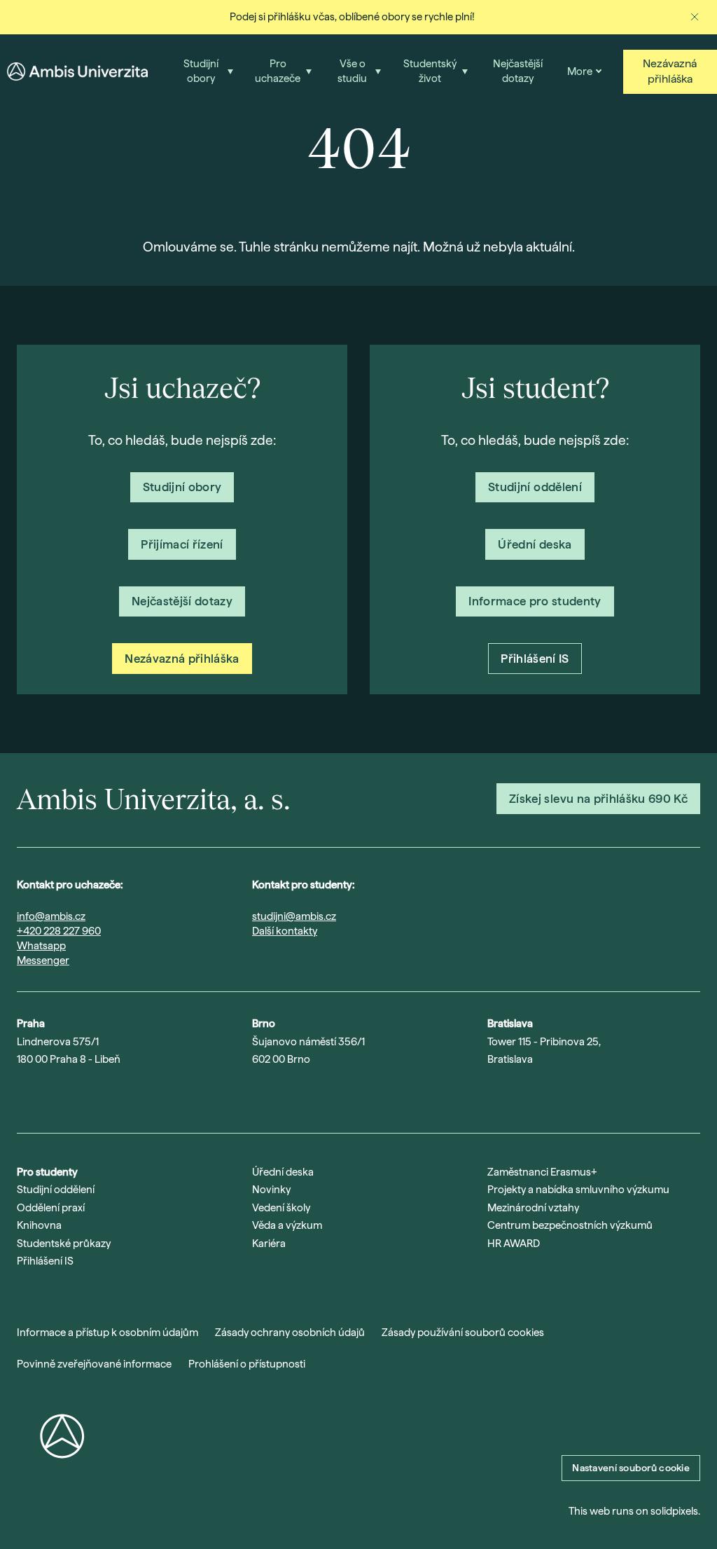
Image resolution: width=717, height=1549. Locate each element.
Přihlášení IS (45, 1261)
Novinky (271, 1189)
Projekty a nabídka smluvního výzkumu (578, 1189)
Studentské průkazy (64, 1243)
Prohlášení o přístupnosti (246, 1364)
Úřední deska (283, 1172)
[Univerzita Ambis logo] (77, 71)
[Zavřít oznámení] (694, 17)
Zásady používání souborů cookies (463, 1332)
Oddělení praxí (51, 1208)
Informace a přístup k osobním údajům (107, 1332)
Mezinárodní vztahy (533, 1208)
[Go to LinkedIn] (97, 1096)
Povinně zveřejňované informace (94, 1364)
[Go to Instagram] (24, 1096)
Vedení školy (281, 1208)
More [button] (579, 71)
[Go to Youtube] (60, 1096)
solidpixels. (675, 1511)
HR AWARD (513, 1243)
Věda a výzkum (287, 1225)
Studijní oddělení (56, 1189)
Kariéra (269, 1243)
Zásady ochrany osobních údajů (290, 1332)
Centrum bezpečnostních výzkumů (570, 1225)
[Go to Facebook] (133, 1096)
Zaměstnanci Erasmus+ (542, 1172)
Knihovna (39, 1225)
